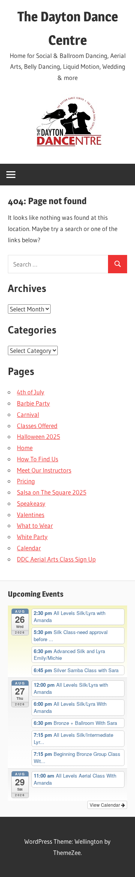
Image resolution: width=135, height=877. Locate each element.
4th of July (30, 392)
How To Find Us (37, 459)
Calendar (29, 548)
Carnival (28, 414)
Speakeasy (31, 503)
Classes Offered (37, 426)
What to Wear (35, 525)
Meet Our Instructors (44, 470)
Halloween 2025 (38, 436)
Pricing (26, 481)
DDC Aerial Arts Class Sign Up (56, 559)
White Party (32, 537)
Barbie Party (33, 403)
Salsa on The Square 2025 (51, 492)
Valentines (30, 514)
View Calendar (105, 804)
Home (25, 448)
